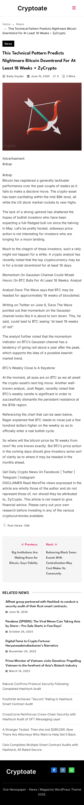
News (8, 43)
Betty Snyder (15, 76)
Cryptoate (32, 8)
